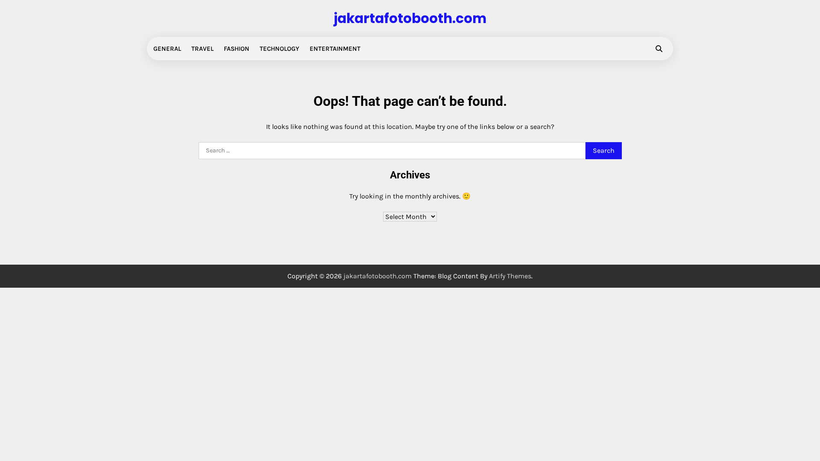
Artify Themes (510, 276)
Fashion (236, 49)
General (167, 49)
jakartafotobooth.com (410, 18)
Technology (279, 49)
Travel (202, 49)
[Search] (659, 48)
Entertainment (335, 49)
